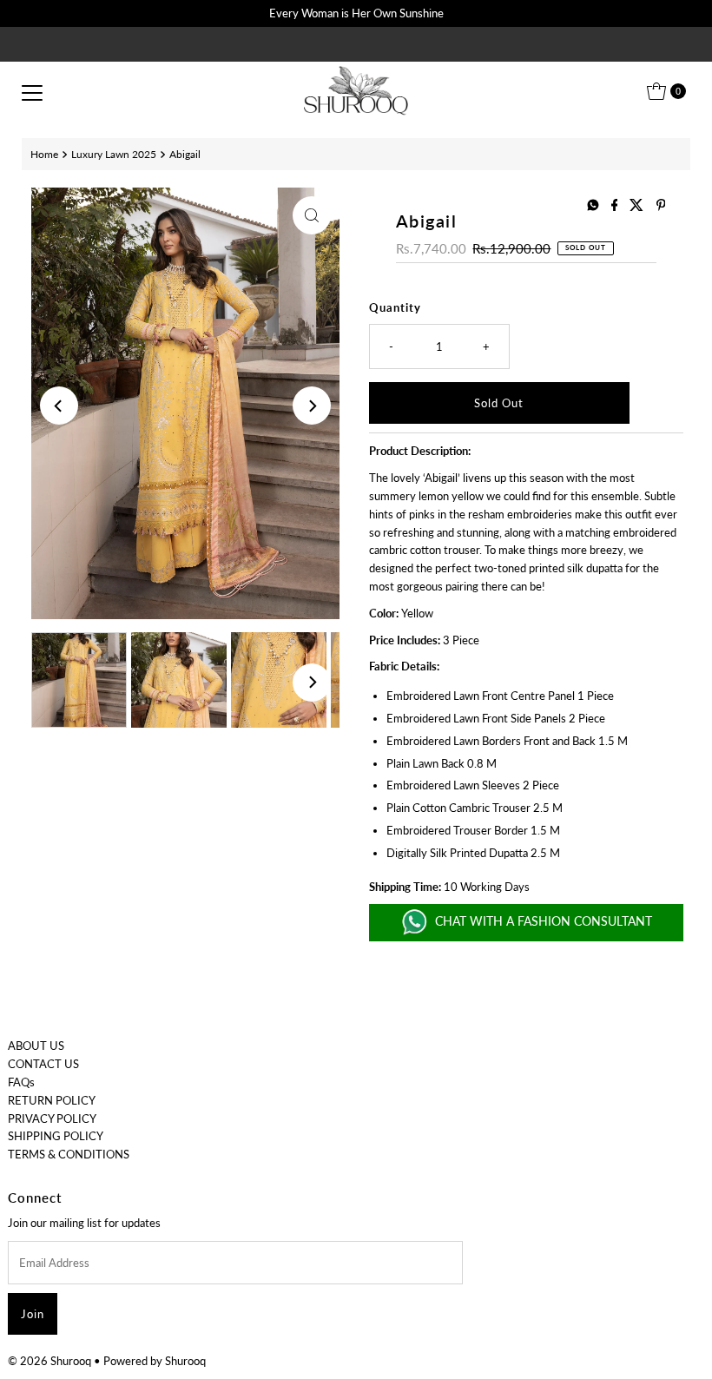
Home (44, 154)
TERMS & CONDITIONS (68, 1154)
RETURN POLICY (52, 1100)
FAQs (21, 1082)
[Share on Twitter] (638, 205)
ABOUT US (36, 1045)
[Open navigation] (32, 91)
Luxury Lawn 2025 (113, 154)
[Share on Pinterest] (661, 205)
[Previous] (59, 405)
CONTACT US (43, 1064)
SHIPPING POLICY (55, 1136)
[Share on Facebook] (616, 205)
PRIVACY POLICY (52, 1118)
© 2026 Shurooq (49, 1361)
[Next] (312, 405)
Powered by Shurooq (154, 1361)
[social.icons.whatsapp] (595, 205)
